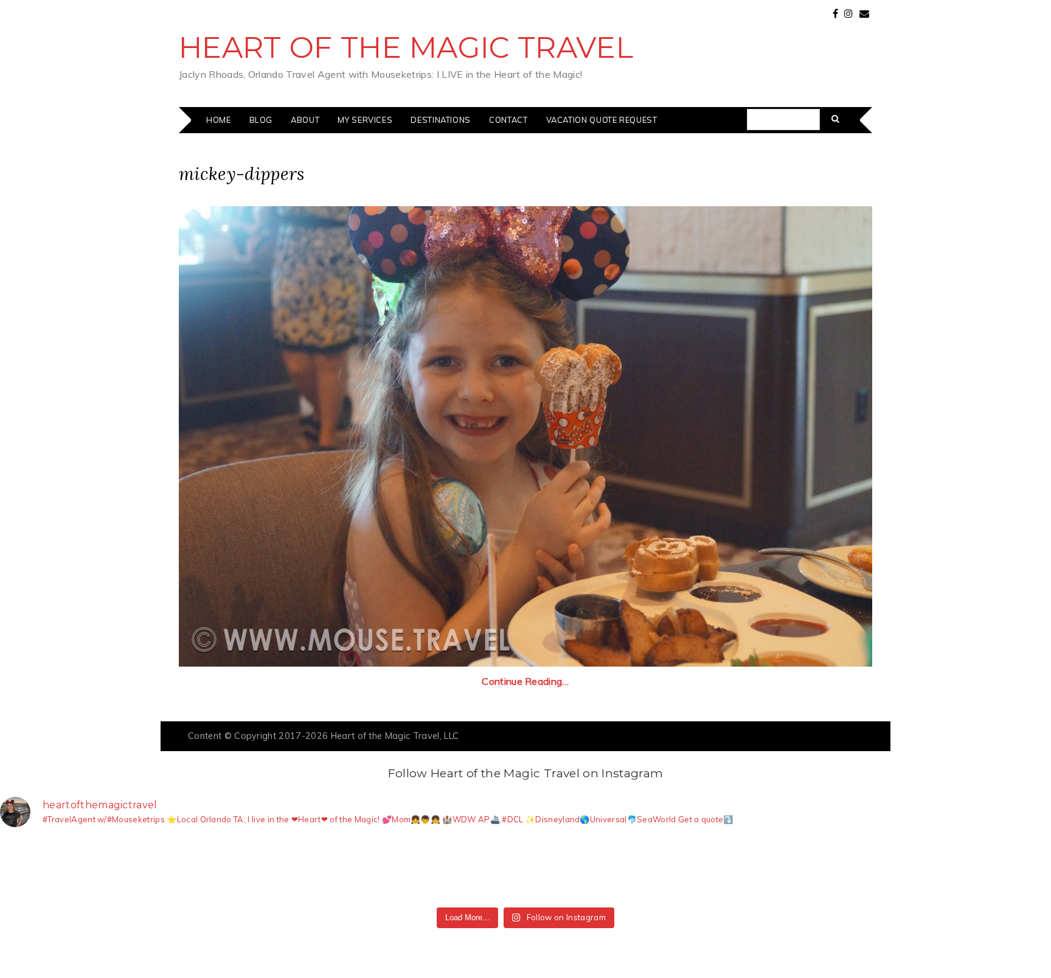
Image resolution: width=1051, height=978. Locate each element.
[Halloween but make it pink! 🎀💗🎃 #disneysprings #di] (684, 870)
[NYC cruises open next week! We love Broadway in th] (261, 870)
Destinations (441, 120)
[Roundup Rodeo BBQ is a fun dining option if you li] (790, 870)
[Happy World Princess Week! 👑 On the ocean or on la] (895, 870)
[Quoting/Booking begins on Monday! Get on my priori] (367, 870)
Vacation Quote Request (601, 120)
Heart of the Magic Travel (406, 47)
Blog (261, 120)
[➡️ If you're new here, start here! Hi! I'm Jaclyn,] (50, 870)
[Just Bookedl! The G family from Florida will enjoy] (472, 870)
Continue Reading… (525, 681)
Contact (508, 120)
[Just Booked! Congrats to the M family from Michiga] (156, 870)
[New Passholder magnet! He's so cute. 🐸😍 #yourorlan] (1001, 870)
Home (218, 120)
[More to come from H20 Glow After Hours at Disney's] (578, 870)
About (305, 120)
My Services (365, 120)
